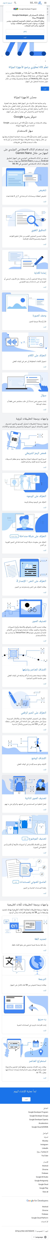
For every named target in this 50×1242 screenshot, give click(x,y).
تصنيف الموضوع (34, 838)
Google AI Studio (42, 1177)
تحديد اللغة (40, 939)
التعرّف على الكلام (37, 355)
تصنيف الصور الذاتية (35, 798)
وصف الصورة (39, 315)
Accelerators (43, 1123)
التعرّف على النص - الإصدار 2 (31, 581)
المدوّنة (46, 1137)
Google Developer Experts (38, 1119)
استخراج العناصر (37, 1061)
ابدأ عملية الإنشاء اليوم (25, 1091)
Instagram (44, 1144)
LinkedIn (45, 1148)
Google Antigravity (41, 1181)
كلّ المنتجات (44, 1221)
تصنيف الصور (39, 621)
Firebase (45, 1173)
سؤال (43, 395)
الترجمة (42, 979)
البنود (46, 1231)
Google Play (44, 1188)
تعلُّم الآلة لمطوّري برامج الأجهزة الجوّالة (28, 67)
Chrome (45, 1169)
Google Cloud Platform (40, 1218)
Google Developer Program (38, 1112)
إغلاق (25, 31)
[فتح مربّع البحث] (15, 2)
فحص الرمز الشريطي (35, 453)
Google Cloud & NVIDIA (40, 1127)
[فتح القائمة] (45, 3)
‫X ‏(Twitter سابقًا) (42, 1152)
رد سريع (42, 1019)
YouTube (45, 1156)
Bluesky (45, 1141)
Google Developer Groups (39, 1116)
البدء (25, 37)
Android (45, 1166)
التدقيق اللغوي (38, 230)
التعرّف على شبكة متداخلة (28, 536)
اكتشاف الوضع (39, 758)
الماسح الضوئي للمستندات (30, 882)
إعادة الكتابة (40, 273)
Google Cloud (43, 1184)
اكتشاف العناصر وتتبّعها (34, 669)
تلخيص (42, 190)
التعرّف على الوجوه (36, 496)
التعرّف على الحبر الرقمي (33, 712)
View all (45, 1192)
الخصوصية (39, 1231)
